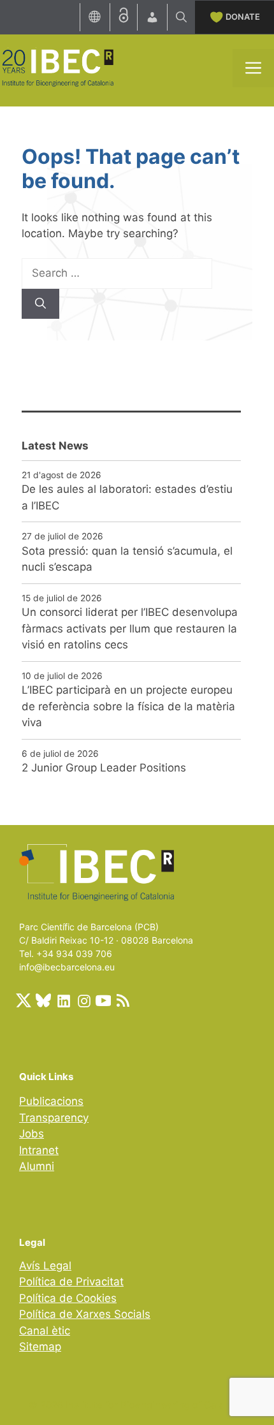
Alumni (36, 1166)
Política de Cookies (68, 1298)
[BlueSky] (43, 1000)
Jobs (31, 1133)
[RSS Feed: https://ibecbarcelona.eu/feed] (123, 1000)
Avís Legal (45, 1265)
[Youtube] (103, 1000)
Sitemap (40, 1346)
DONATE (243, 16)
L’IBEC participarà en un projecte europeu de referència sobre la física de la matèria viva (128, 706)
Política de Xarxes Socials (84, 1314)
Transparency (54, 1117)
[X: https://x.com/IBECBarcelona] (23, 1000)
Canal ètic (44, 1330)
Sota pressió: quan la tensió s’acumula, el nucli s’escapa (127, 559)
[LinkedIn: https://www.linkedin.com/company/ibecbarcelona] (63, 1000)
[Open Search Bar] (181, 17)
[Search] (40, 304)
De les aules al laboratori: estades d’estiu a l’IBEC (127, 497)
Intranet (39, 1150)
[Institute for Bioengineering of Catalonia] (57, 67)
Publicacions (51, 1101)
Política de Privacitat (71, 1281)
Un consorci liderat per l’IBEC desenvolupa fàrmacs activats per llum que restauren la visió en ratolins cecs (130, 628)
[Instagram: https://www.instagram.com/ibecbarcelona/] (83, 1000)
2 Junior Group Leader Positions (104, 767)
